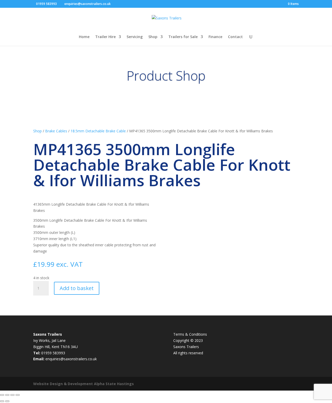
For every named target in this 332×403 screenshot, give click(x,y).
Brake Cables (56, 130)
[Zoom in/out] (2, 395)
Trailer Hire (105, 37)
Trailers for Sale (183, 37)
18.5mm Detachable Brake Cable (98, 130)
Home (84, 37)
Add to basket (77, 288)
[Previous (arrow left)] (2, 401)
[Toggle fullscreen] (7, 395)
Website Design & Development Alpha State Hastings (83, 383)
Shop (152, 37)
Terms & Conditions (190, 334)
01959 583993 (46, 4)
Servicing (135, 37)
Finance (215, 37)
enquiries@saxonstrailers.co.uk (71, 358)
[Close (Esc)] (18, 395)
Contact (235, 37)
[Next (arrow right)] (7, 401)
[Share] (12, 395)
